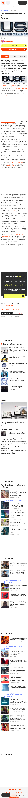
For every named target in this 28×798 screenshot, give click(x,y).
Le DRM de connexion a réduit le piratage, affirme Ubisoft (18, 364)
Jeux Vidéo (14, 10)
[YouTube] (5, 792)
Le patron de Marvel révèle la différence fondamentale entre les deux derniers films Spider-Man (18, 662)
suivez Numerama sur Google (12, 304)
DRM (3, 316)
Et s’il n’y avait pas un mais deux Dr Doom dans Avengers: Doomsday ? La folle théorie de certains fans (18, 670)
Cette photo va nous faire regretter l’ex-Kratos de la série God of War (16, 432)
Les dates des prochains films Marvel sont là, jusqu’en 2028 (13, 447)
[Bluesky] (21, 792)
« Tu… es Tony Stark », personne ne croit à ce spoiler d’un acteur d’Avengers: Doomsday (18, 505)
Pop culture (6, 10)
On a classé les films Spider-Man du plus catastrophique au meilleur (12, 438)
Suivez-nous (5, 56)
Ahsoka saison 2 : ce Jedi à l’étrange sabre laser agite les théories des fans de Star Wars (18, 701)
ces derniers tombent (17, 162)
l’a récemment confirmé (21, 88)
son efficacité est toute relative (13, 95)
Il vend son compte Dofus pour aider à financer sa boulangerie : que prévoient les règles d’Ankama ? (18, 522)
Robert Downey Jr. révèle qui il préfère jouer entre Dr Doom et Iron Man (18, 687)
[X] (9, 792)
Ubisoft (10, 316)
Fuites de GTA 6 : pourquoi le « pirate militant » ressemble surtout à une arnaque (18, 494)
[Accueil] (3, 3)
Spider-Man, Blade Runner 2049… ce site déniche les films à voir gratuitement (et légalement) (17, 727)
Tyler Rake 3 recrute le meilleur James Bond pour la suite (18, 564)
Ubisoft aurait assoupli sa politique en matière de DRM (17, 371)
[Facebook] (14, 792)
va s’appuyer (14, 210)
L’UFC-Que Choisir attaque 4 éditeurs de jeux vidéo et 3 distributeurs (16, 388)
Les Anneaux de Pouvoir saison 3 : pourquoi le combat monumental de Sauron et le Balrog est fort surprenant (14, 443)
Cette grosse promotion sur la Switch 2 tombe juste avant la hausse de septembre (18, 595)
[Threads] (23, 792)
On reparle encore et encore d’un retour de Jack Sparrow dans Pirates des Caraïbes (17, 710)
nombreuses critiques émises (8, 85)
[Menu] (8, 3)
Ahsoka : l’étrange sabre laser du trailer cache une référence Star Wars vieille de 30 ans (18, 514)
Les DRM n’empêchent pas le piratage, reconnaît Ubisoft (17, 379)
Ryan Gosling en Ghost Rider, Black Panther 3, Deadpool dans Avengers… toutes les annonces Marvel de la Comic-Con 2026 (14, 452)
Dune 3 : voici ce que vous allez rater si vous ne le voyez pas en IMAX (18, 604)
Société (17, 316)
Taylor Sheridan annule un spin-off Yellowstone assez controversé (17, 573)
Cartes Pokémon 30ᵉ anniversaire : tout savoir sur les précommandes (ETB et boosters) (18, 679)
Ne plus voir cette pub (7, 340)
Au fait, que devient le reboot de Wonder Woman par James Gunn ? (18, 531)
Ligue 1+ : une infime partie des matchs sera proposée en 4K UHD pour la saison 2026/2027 (18, 587)
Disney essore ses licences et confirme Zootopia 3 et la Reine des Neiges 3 (18, 653)
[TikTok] (7, 792)
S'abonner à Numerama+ (13, 296)
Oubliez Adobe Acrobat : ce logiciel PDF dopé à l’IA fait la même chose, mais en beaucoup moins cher (18, 350)
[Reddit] (16, 792)
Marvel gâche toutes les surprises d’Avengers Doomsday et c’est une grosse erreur (18, 718)
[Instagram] (12, 792)
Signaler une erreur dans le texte (10, 309)
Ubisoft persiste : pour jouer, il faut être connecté (17, 356)
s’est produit (10, 166)
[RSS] (19, 792)
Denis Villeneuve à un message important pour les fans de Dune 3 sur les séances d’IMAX (18, 639)
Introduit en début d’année (8, 122)
